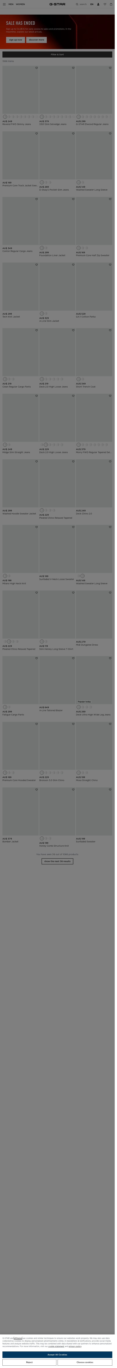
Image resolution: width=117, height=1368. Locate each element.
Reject (29, 1362)
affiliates (18, 1338)
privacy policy (75, 1346)
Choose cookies (85, 1362)
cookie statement (56, 1346)
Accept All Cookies (57, 1355)
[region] (57, 1351)
